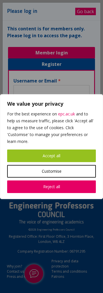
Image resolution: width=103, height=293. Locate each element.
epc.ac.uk (66, 114)
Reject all (51, 186)
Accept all (51, 155)
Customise (52, 171)
